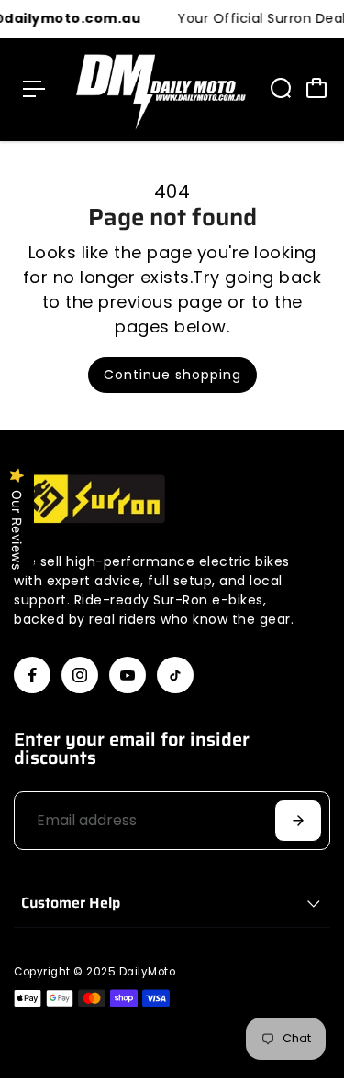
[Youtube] (127, 675)
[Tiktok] (175, 675)
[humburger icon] (34, 89)
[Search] (280, 88)
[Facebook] (32, 675)
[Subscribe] (298, 821)
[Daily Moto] (156, 89)
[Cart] (316, 88)
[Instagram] (79, 675)
